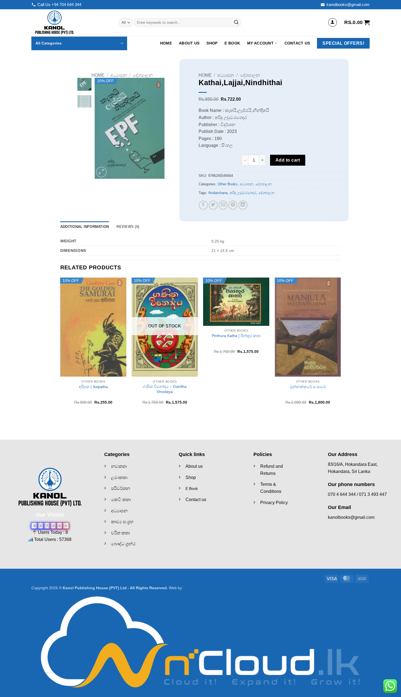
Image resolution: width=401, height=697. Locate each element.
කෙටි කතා (121, 499)
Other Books (228, 184)
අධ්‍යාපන (118, 75)
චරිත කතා (120, 533)
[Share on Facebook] (203, 205)
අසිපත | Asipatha (93, 387)
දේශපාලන (143, 75)
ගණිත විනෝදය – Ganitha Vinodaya (165, 389)
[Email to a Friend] (223, 205)
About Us (189, 43)
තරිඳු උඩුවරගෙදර (243, 193)
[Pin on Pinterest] (232, 205)
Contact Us (297, 43)
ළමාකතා (119, 477)
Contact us (195, 499)
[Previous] (103, 128)
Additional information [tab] (84, 227)
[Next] (156, 128)
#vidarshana (218, 193)
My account (260, 43)
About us (194, 466)
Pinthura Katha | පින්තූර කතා (236, 335)
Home (166, 43)
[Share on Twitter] (213, 205)
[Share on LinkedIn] (242, 205)
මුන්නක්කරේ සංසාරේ (308, 387)
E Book (232, 43)
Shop (212, 43)
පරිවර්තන (120, 488)
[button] (332, 22)
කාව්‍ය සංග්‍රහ (122, 521)
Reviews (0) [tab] (127, 227)
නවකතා (119, 466)
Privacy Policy (274, 502)
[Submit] (236, 22)
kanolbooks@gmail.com (348, 4)
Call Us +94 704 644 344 (59, 4)
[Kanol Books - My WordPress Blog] (70, 22)
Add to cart (288, 160)
